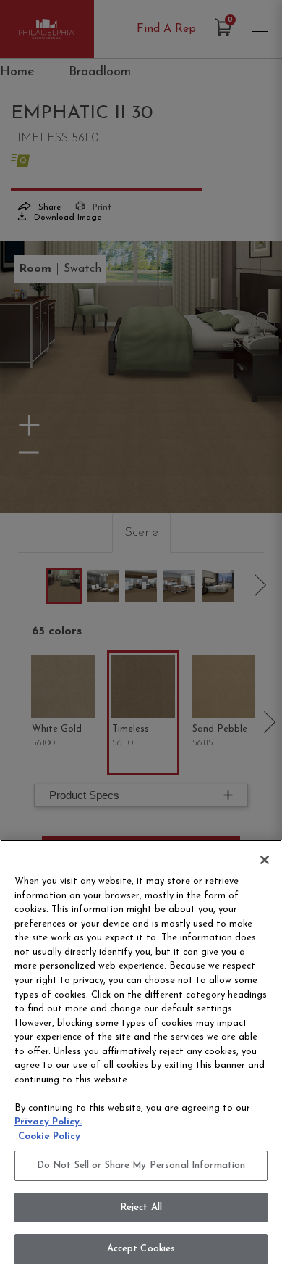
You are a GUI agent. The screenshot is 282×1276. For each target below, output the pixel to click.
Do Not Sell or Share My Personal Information (141, 1165)
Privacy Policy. (48, 1122)
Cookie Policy (49, 1136)
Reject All (141, 1207)
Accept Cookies (141, 1249)
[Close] (265, 860)
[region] (141, 1058)
